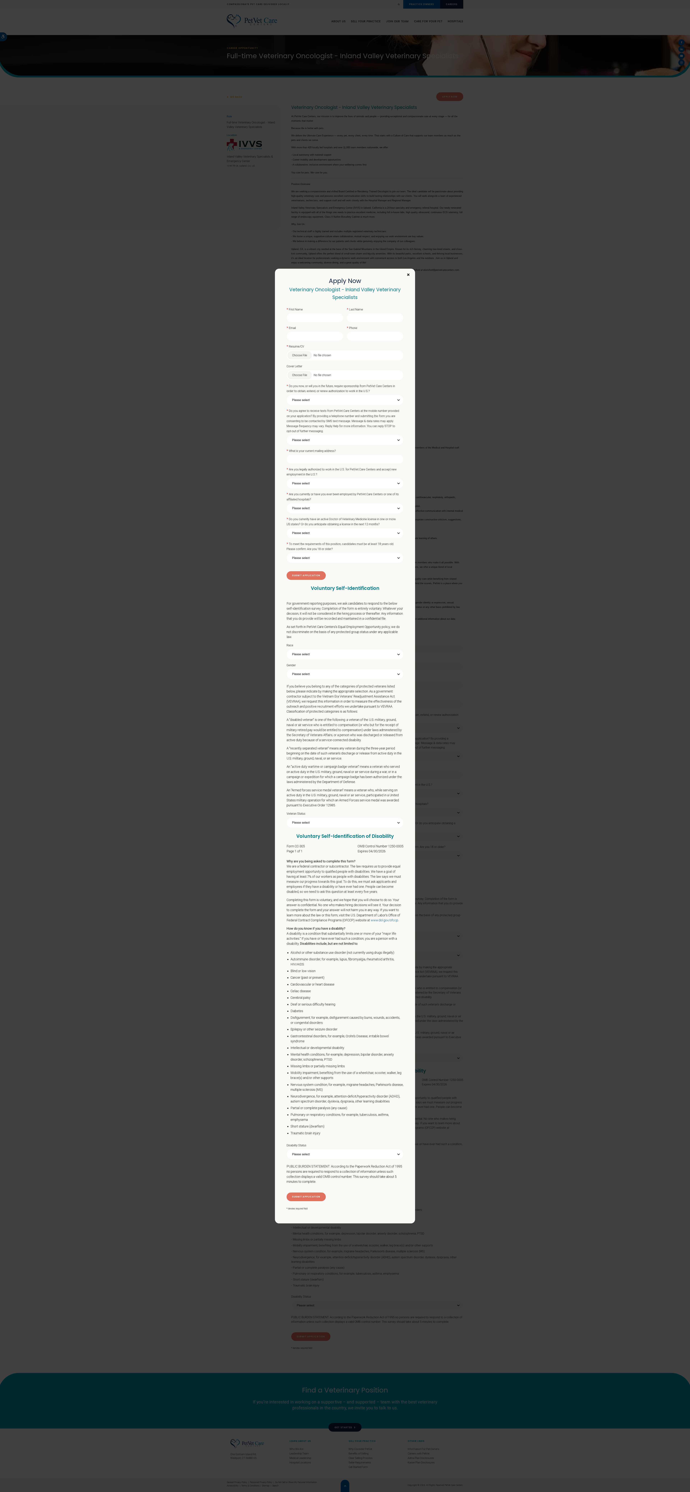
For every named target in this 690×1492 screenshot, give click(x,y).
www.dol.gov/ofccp (384, 920)
